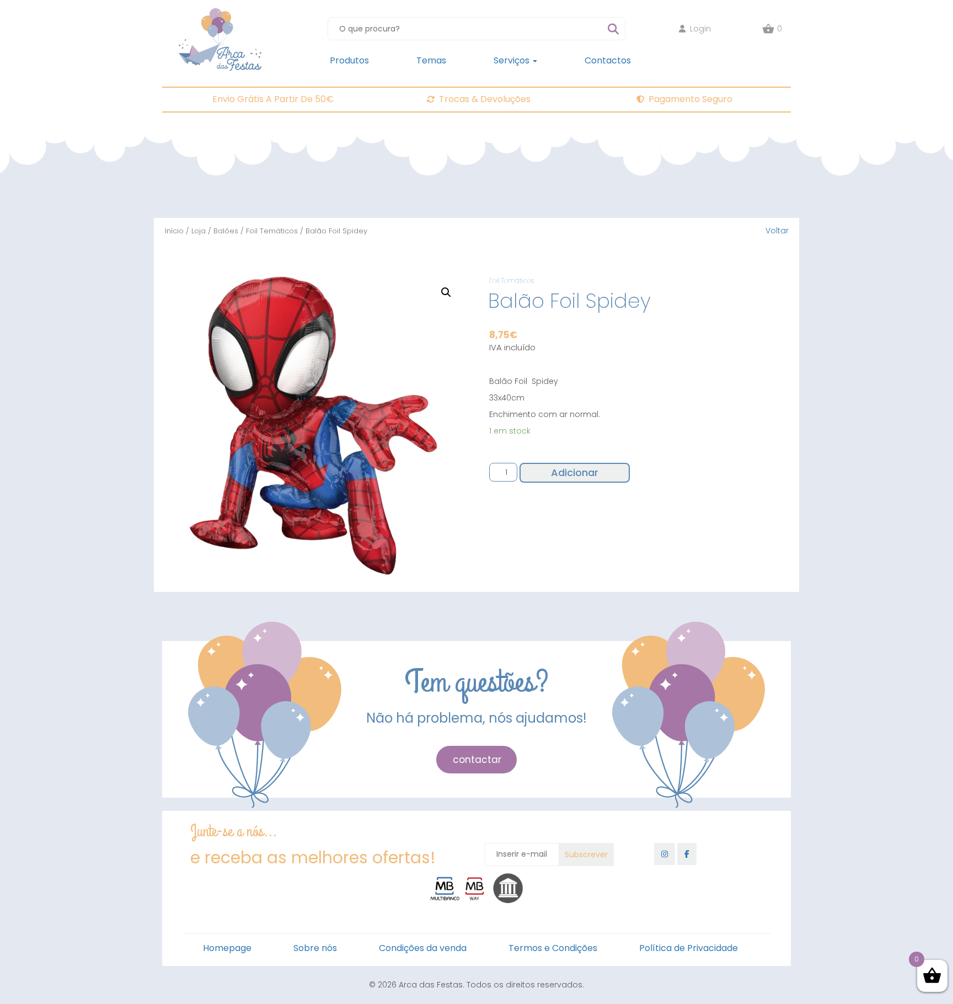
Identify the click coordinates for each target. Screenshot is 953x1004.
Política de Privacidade (688, 948)
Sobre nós (315, 948)
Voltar (777, 230)
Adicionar (574, 472)
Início (174, 231)
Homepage (227, 948)
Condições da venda (423, 948)
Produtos (349, 60)
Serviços (513, 60)
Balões (225, 231)
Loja (198, 231)
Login (700, 28)
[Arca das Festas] (220, 14)
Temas (431, 60)
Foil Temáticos (272, 231)
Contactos (608, 60)
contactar (477, 759)
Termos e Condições (552, 948)
